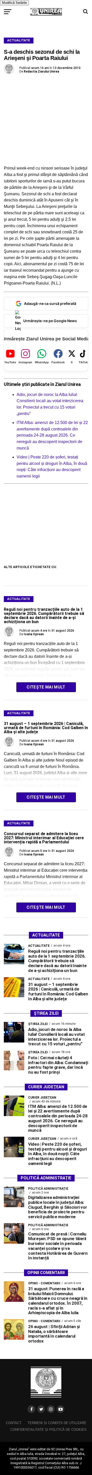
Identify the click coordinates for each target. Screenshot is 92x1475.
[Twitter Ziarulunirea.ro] (41, 1409)
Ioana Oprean (34, 634)
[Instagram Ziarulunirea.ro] (51, 1409)
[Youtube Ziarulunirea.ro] (60, 1409)
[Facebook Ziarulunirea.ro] (31, 1409)
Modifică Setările (14, 3)
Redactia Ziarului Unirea (41, 71)
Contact (13, 1423)
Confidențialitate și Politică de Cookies (48, 1430)
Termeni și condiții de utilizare (57, 1423)
